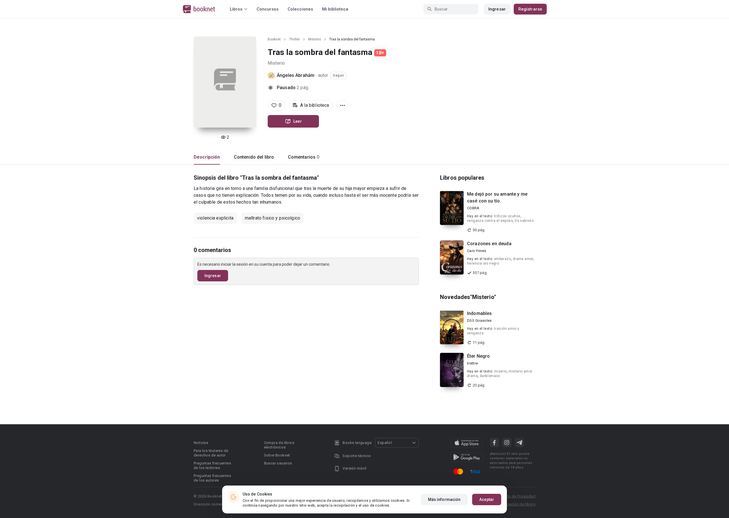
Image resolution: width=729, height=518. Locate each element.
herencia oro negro (483, 263)
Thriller (294, 39)
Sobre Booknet (277, 455)
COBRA (473, 208)
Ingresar (497, 9)
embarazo (502, 259)
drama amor (523, 259)
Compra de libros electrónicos (279, 445)
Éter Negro (478, 356)
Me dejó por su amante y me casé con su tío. (497, 197)
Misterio (314, 39)
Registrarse (530, 9)
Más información (444, 499)
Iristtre (472, 363)
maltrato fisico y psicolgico (272, 218)
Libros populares (462, 177)
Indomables (479, 313)
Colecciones (300, 9)
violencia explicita (215, 218)
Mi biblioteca (335, 9)
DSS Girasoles (479, 320)
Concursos (268, 9)
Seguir (338, 75)
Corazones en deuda (489, 243)
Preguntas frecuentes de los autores (212, 478)
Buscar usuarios (278, 463)
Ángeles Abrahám (295, 75)
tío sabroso (524, 221)
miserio (500, 371)
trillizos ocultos (507, 216)
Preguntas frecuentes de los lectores (212, 465)
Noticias (201, 443)
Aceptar (486, 499)
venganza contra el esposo (490, 221)
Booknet (274, 39)
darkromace (490, 376)
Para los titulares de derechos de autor (211, 453)
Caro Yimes (476, 251)
